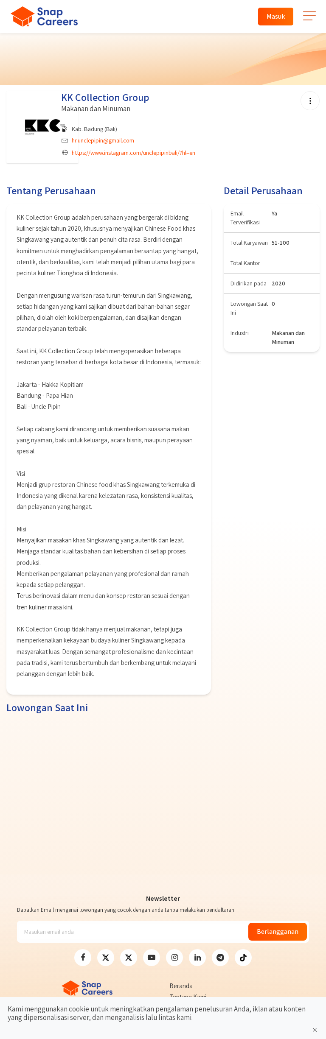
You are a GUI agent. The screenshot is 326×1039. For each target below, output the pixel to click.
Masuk (276, 16)
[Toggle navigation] (309, 19)
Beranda (181, 986)
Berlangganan (277, 931)
